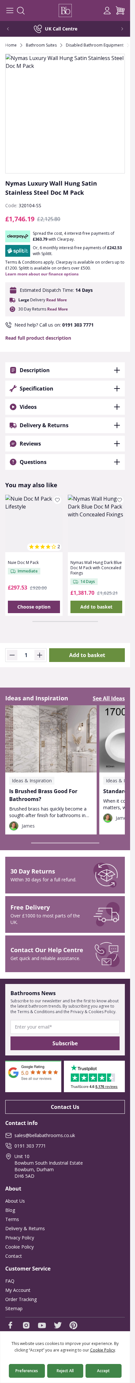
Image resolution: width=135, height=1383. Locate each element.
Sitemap (14, 1308)
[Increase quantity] (39, 655)
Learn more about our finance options (42, 274)
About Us (15, 1201)
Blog (10, 1210)
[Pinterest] (73, 1325)
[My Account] (107, 10)
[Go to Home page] (65, 10)
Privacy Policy (19, 1237)
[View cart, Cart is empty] (120, 10)
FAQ (9, 1281)
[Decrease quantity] (12, 655)
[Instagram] (26, 1325)
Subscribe (65, 1043)
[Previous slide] (12, 28)
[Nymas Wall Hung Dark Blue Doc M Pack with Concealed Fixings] (96, 523)
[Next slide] (117, 28)
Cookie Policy (19, 1247)
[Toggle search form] (21, 10)
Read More (56, 300)
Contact (13, 1256)
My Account (17, 1290)
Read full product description (38, 338)
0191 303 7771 (78, 325)
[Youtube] (42, 1325)
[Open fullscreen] (65, 113)
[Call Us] (94, 10)
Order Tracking (21, 1299)
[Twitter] (57, 1325)
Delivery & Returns (25, 1228)
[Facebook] (10, 1325)
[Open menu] (9, 10)
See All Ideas (109, 698)
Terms (12, 1219)
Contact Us (65, 1107)
